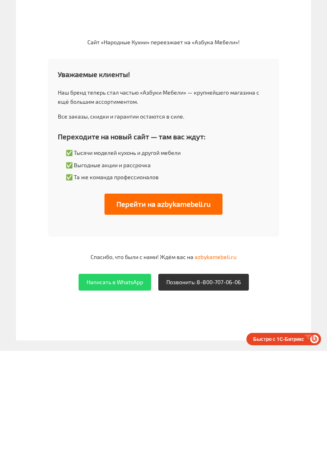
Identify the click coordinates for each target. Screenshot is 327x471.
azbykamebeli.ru (215, 256)
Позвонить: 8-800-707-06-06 (203, 282)
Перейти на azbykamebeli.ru (163, 204)
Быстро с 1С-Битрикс (278, 338)
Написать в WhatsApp (115, 282)
